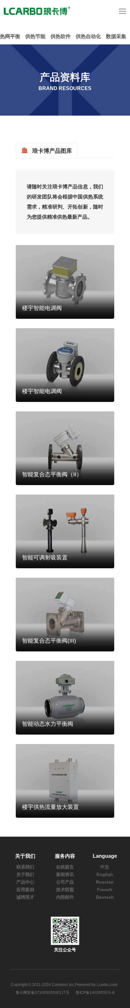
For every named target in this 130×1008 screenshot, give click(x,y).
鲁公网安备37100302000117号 (42, 992)
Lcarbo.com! (107, 984)
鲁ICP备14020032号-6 (95, 992)
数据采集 (116, 36)
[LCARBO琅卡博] (37, 10)
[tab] (47, 150)
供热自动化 (88, 36)
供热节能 (35, 36)
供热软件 (60, 36)
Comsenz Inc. (63, 984)
